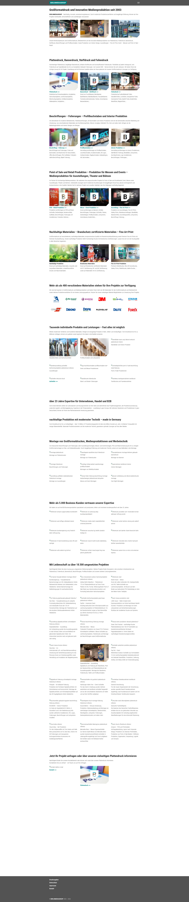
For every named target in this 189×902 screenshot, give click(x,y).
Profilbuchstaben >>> (86, 148)
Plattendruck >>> (54, 92)
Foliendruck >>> (116, 92)
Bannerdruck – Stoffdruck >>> (89, 92)
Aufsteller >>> (53, 381)
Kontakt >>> (52, 770)
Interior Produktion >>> (118, 148)
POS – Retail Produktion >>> (57, 207)
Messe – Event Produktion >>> (89, 207)
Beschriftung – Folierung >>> (58, 148)
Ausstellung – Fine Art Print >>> (120, 207)
